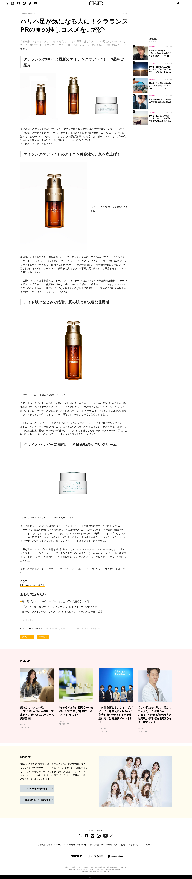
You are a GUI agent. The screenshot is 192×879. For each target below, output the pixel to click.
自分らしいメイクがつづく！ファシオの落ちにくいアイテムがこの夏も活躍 (62, 611)
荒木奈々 (43, 637)
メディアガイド (148, 845)
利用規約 (71, 845)
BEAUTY (39, 628)
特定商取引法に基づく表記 (88, 845)
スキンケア (27, 637)
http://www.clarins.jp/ (31, 585)
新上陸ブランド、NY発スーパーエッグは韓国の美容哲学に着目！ (56, 601)
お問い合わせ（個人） (110, 845)
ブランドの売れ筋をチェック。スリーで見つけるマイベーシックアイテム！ (62, 606)
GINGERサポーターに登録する (37, 800)
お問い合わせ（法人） (130, 845)
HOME (23, 628)
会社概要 (41, 845)
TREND (31, 628)
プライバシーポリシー (56, 845)
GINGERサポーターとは (37, 789)
